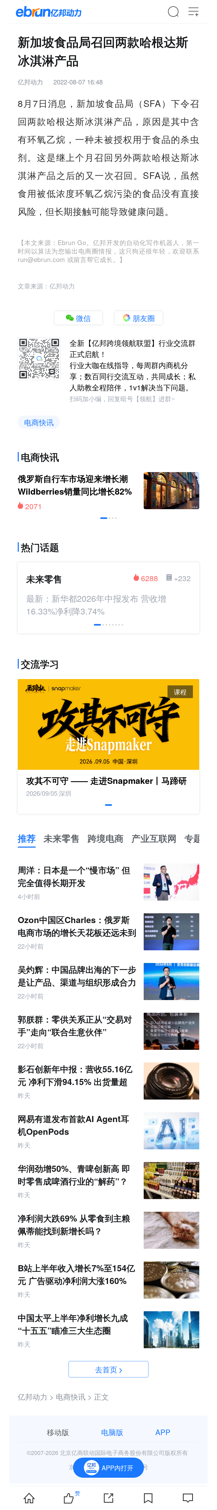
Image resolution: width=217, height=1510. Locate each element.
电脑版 (112, 1432)
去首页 (106, 1369)
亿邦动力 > (36, 1396)
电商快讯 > (74, 1396)
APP (162, 1432)
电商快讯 (39, 422)
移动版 (58, 1432)
